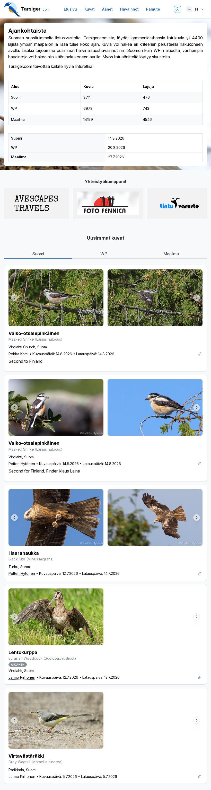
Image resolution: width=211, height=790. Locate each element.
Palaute (153, 9)
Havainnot (129, 9)
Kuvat (89, 9)
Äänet (107, 9)
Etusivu (70, 9)
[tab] (38, 254)
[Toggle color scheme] (177, 9)
